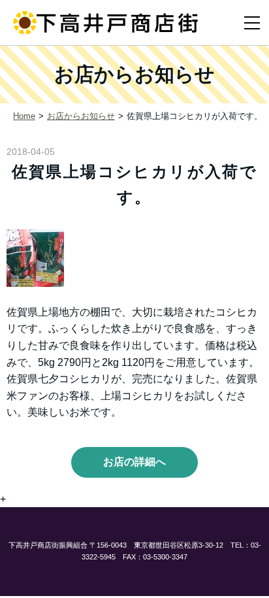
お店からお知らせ (81, 116)
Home (24, 116)
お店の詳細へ (134, 461)
